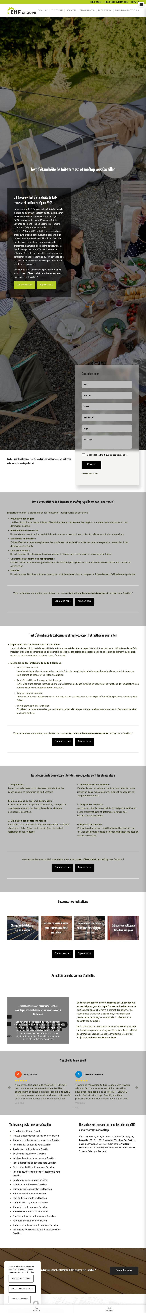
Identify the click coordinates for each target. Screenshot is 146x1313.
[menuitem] (96, 2)
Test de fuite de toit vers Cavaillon (30, 1208)
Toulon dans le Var (115, 1154)
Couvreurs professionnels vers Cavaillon (32, 1199)
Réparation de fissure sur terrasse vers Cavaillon (36, 1150)
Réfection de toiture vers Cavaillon (30, 1231)
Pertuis (131, 1150)
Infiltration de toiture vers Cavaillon (30, 1195)
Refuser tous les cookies (22, 1288)
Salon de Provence (88, 1154)
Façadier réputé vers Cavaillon (27, 1141)
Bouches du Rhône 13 (113, 1147)
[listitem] (36, 1309)
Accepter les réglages (21, 1278)
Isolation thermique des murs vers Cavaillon (34, 1168)
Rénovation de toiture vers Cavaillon (30, 1222)
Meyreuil (102, 1161)
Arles (98, 1147)
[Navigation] (141, 4)
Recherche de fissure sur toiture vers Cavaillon (35, 1235)
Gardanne (109, 1158)
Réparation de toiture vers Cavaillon (30, 1217)
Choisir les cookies (20, 1299)
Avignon (129, 1147)
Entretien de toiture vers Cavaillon (29, 1204)
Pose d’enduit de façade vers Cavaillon (32, 1155)
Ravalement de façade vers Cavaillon (31, 1159)
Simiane (83, 1161)
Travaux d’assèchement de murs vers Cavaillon (36, 1146)
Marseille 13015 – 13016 (91, 1150)
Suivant (62, 1020)
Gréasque (92, 1161)
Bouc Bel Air (129, 1158)
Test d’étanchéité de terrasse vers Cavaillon (34, 1173)
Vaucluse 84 (120, 1150)
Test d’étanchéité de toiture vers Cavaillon (33, 1177)
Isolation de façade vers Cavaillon (29, 1164)
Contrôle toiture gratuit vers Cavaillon (31, 1213)
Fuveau (118, 1158)
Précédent (13, 1020)
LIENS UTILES (96, 2)
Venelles (109, 1150)
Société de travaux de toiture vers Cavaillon (34, 1226)
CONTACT (135, 2)
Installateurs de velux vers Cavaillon (30, 1190)
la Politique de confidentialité (112, 455)
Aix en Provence (87, 1147)
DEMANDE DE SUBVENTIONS (116, 2)
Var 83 (102, 1154)
